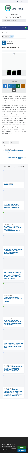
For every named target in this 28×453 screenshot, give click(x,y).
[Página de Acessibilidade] (20, 17)
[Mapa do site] (18, 17)
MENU (3, 27)
